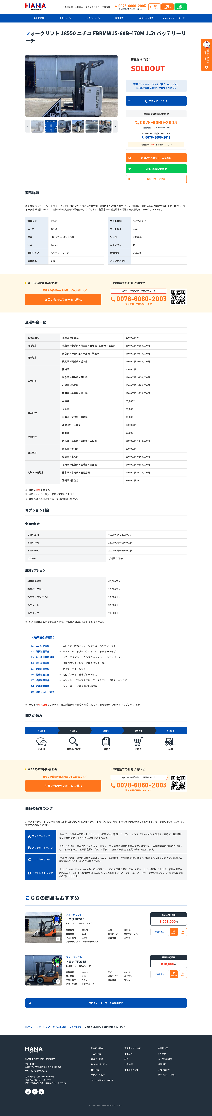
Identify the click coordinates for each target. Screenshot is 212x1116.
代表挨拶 (128, 1064)
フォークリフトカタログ (173, 18)
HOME (28, 1026)
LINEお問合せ (180, 7)
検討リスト (155, 7)
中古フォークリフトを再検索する (106, 1003)
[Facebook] (35, 1092)
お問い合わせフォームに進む (156, 157)
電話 (182, 933)
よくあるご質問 (92, 7)
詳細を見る (160, 931)
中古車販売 (39, 18)
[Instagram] (28, 1092)
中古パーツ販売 (146, 18)
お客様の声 (68, 7)
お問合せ (174, 933)
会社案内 (79, 7)
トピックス (163, 1053)
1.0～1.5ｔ (75, 1026)
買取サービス (66, 18)
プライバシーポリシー (168, 1074)
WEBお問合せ (167, 7)
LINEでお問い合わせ (156, 168)
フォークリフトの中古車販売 (51, 1026)
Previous (27, 126)
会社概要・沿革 (131, 1069)
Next (115, 126)
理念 (126, 1058)
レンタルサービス (93, 18)
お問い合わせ (164, 1069)
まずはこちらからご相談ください (206, 56)
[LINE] (41, 1092)
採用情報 (106, 7)
